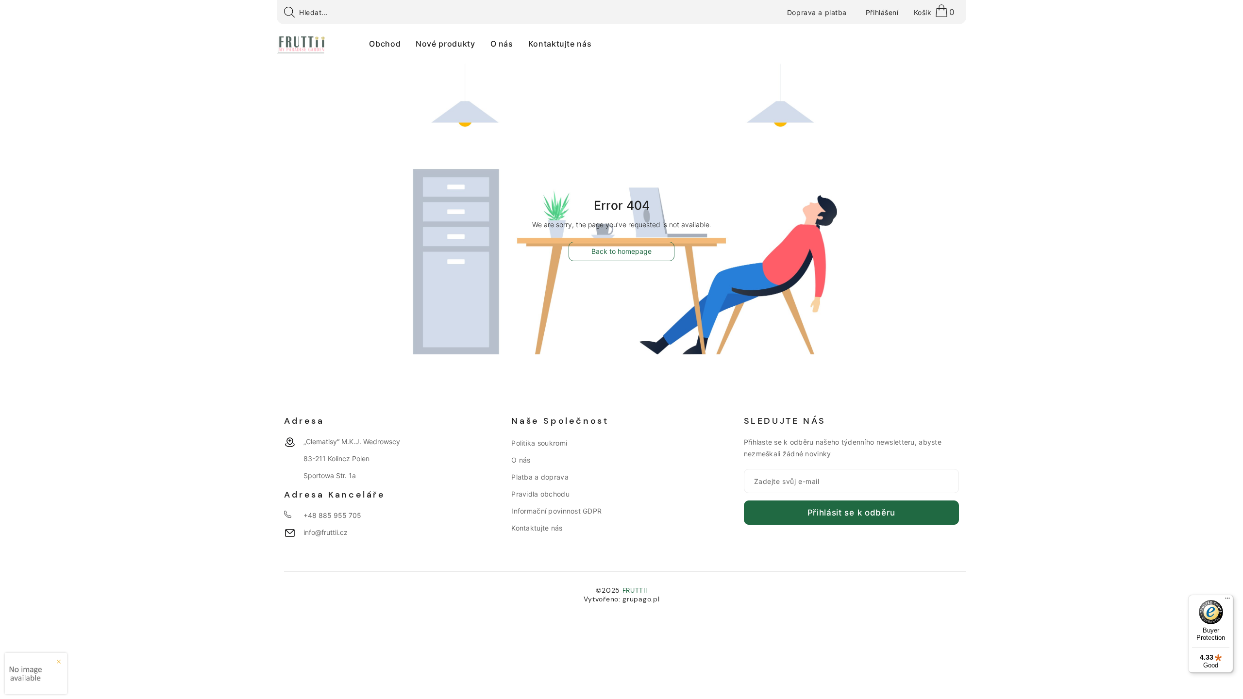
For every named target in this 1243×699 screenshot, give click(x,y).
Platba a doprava (539, 477)
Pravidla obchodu (540, 494)
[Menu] (1227, 600)
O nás (520, 460)
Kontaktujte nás (536, 528)
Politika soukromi (539, 443)
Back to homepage (621, 251)
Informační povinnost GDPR (556, 511)
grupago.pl (640, 599)
